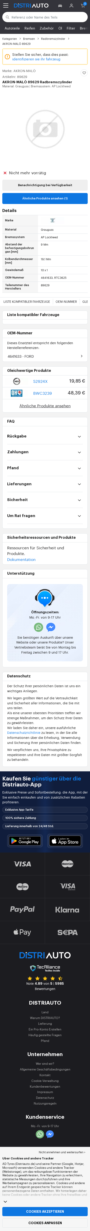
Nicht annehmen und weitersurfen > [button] (62, 1152)
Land (45, 1012)
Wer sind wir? (45, 1063)
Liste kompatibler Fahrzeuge (26, 301)
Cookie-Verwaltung (45, 1081)
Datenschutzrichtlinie (23, 732)
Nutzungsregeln (45, 1103)
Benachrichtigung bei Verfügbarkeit (45, 185)
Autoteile (12, 28)
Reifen (29, 28)
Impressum (45, 1092)
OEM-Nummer (66, 301)
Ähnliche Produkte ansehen (45, 405)
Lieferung (45, 1023)
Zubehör (47, 28)
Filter (71, 28)
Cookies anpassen (45, 1223)
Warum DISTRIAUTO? (45, 1018)
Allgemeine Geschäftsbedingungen (45, 1069)
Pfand (45, 1041)
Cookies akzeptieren (45, 1211)
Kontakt (45, 1075)
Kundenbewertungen (45, 1086)
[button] (60, 5)
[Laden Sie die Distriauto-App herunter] (25, 841)
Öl (60, 28)
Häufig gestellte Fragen (45, 1035)
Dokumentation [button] (21, 559)
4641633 (21, 356)
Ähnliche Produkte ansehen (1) (45, 198)
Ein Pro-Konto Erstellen (45, 1029)
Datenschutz (45, 1098)
